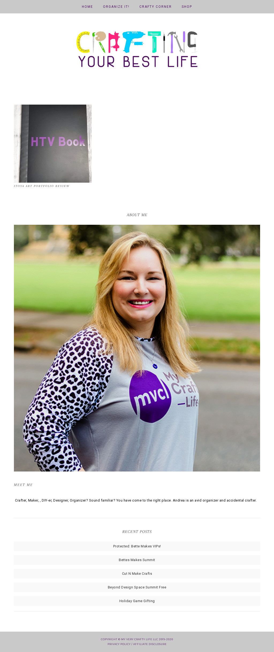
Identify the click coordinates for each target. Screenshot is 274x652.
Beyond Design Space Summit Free (137, 587)
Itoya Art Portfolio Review (42, 186)
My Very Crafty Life (137, 51)
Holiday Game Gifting (137, 601)
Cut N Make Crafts (137, 574)
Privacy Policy (119, 644)
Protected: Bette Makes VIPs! (137, 546)
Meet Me (23, 485)
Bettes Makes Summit (137, 560)
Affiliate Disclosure (150, 644)
